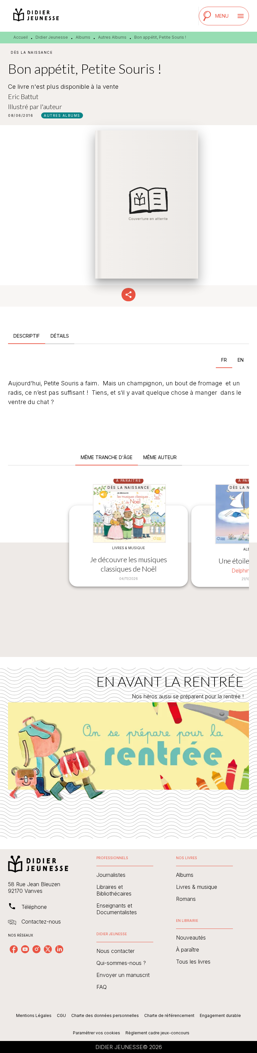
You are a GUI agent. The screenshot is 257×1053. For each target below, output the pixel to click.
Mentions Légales (34, 1015)
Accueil (20, 37)
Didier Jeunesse (51, 37)
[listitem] (13, 949)
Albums (83, 37)
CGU (61, 1015)
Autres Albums (112, 37)
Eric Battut (23, 96)
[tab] (26, 336)
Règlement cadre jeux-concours (157, 1032)
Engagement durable (220, 1015)
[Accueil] (36, 16)
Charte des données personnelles (105, 1015)
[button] (62, 115)
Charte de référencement (169, 1015)
